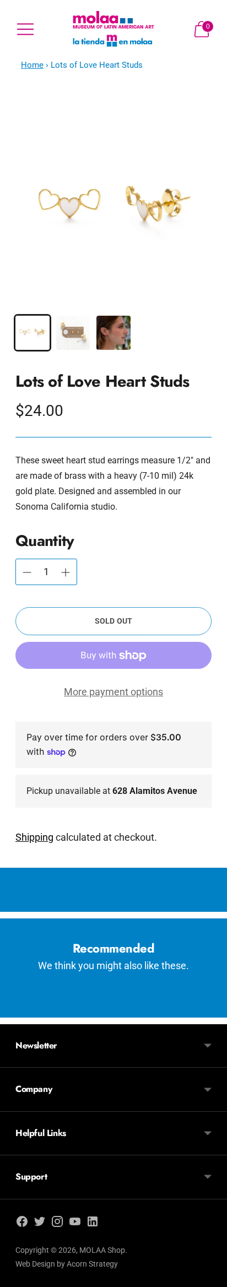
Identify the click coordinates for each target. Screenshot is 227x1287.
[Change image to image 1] (32, 333)
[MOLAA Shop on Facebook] (22, 1223)
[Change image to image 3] (113, 333)
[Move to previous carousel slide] (15, 1009)
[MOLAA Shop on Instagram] (57, 1223)
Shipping (34, 837)
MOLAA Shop (102, 1250)
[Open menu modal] (25, 29)
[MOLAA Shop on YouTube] (75, 1223)
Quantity (44, 540)
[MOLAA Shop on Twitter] (39, 1223)
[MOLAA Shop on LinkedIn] (92, 1223)
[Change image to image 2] (73, 333)
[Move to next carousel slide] (211, 1009)
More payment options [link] (113, 691)
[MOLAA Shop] (113, 29)
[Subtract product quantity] (66, 572)
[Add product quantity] (27, 572)
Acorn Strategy (92, 1263)
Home (32, 65)
